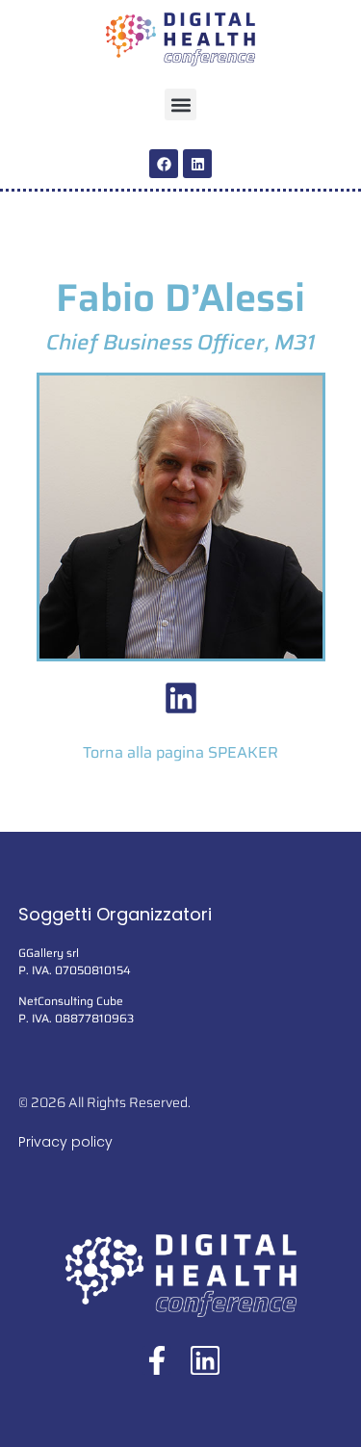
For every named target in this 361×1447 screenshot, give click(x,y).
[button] (180, 104)
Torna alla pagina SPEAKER (180, 752)
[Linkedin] (197, 163)
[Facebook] (163, 163)
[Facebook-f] (156, 1360)
